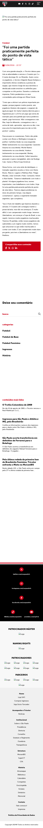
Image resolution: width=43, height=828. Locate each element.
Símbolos (21, 793)
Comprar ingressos (21, 701)
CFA (21, 762)
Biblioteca (21, 775)
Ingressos (7, 349)
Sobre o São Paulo (21, 723)
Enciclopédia (21, 785)
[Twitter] (26, 4)
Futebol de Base (10, 337)
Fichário (21, 789)
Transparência (21, 745)
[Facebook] (22, 4)
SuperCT (21, 758)
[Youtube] (19, 4)
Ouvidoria (21, 741)
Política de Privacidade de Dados (21, 815)
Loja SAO (21, 697)
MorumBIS (21, 754)
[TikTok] (32, 4)
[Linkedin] (16, 248)
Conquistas (21, 782)
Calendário (21, 778)
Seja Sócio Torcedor (21, 704)
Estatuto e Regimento (21, 738)
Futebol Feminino (11, 343)
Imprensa (21, 809)
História (6, 355)
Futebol (6, 43)
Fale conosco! (21, 806)
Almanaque (21, 771)
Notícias (21, 714)
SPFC (4, 4)
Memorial (21, 796)
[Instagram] (29, 4)
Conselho (21, 734)
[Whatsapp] (13, 248)
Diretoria (21, 731)
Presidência (21, 727)
